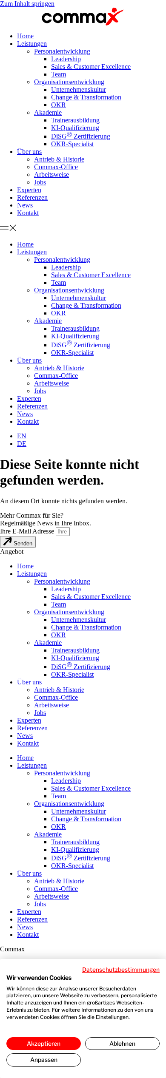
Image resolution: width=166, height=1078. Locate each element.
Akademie (48, 112)
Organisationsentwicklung (69, 81)
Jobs (40, 182)
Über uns (29, 151)
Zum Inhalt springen (27, 3)
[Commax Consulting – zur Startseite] (83, 17)
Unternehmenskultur (78, 89)
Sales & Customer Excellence (91, 66)
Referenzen (32, 197)
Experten (29, 189)
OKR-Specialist (72, 144)
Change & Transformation (86, 97)
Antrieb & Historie (59, 159)
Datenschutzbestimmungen (121, 969)
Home (25, 36)
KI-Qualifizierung (75, 127)
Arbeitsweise (51, 174)
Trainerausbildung (75, 120)
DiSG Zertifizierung (80, 136)
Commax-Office (56, 166)
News (25, 205)
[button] (83, 229)
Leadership (66, 58)
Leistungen (32, 43)
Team (58, 74)
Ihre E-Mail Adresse (28, 531)
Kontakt (28, 212)
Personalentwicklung (62, 51)
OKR (58, 104)
